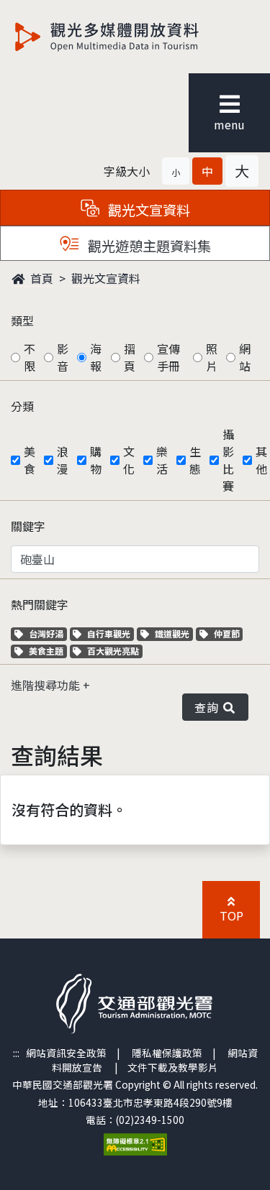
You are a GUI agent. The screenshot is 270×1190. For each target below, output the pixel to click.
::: (16, 1053)
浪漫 (62, 460)
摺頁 (129, 357)
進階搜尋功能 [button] (47, 684)
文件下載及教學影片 (172, 1067)
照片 (211, 357)
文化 (129, 460)
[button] (175, 171)
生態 (195, 460)
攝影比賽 (228, 459)
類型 (22, 320)
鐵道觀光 (173, 633)
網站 (245, 357)
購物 (96, 460)
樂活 (162, 460)
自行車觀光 (108, 633)
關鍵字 (28, 526)
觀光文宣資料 (105, 278)
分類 (22, 406)
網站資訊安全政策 (66, 1053)
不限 (29, 357)
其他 (261, 460)
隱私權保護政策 (167, 1053)
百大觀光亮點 (112, 651)
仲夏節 (228, 633)
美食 (29, 460)
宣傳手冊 (168, 357)
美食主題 (47, 651)
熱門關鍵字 (39, 604)
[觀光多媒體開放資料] (130, 36)
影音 (62, 357)
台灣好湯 (47, 633)
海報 (96, 357)
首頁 (40, 278)
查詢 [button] (209, 707)
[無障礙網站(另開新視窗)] (135, 1142)
